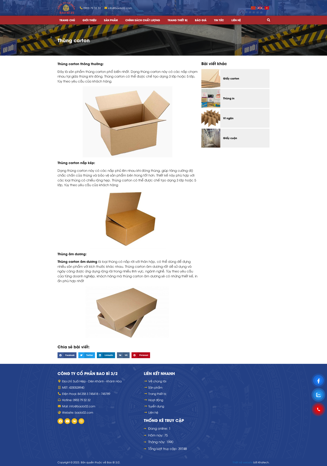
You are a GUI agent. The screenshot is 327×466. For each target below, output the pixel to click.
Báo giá (200, 20)
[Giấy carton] (210, 78)
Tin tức (219, 20)
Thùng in (228, 98)
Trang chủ (67, 20)
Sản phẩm (111, 20)
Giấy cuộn (230, 138)
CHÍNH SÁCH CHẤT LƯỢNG (142, 20)
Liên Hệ (236, 20)
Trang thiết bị (177, 20)
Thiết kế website (243, 462)
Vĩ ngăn (228, 118)
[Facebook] (60, 421)
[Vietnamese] (267, 8)
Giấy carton (231, 78)
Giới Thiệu (89, 20)
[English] (260, 8)
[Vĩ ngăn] (210, 118)
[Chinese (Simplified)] (253, 8)
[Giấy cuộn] (210, 138)
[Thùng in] (210, 98)
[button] (268, 20)
